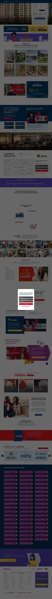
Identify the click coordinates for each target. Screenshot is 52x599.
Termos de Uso (26, 306)
